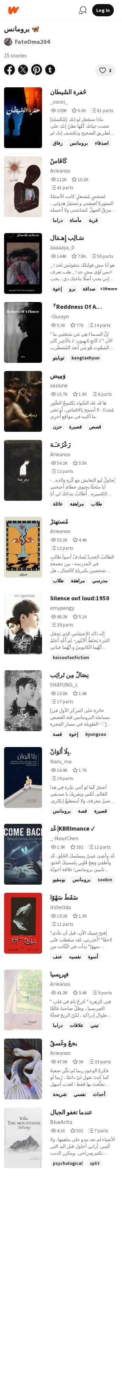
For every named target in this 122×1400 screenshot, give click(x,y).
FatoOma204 (32, 42)
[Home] (40, 10)
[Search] (83, 10)
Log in (103, 10)
